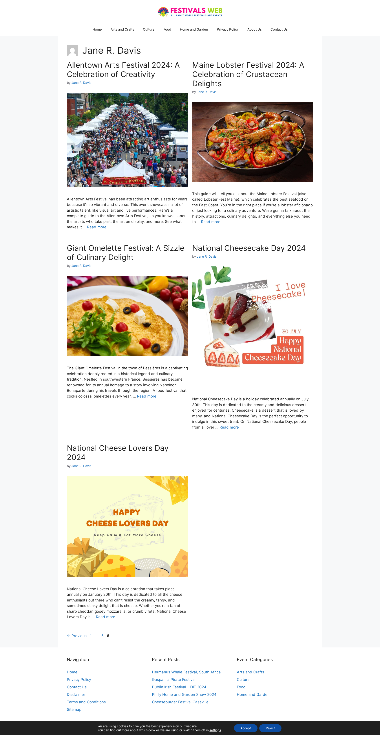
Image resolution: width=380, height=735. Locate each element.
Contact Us (279, 29)
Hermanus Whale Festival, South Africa (186, 672)
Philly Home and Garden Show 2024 (184, 694)
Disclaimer (76, 694)
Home (97, 29)
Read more (96, 227)
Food (167, 29)
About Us (254, 29)
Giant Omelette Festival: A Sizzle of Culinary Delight (125, 252)
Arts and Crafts (122, 29)
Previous (77, 636)
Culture (149, 29)
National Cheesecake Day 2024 (249, 248)
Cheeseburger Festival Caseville (180, 702)
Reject (270, 728)
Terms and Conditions (86, 702)
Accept (246, 728)
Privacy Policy (228, 29)
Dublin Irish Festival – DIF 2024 (179, 687)
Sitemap (74, 709)
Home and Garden (194, 29)
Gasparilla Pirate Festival (173, 679)
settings (215, 730)
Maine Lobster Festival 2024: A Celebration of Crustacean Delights (248, 74)
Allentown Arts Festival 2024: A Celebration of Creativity (123, 69)
